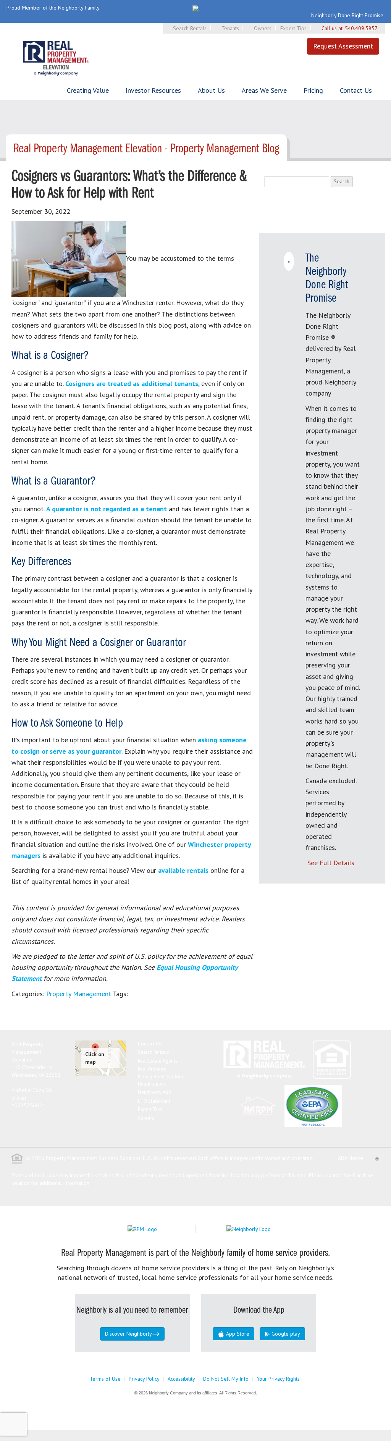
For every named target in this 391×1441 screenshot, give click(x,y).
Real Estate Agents (158, 1061)
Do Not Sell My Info (226, 1378)
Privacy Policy (144, 1378)
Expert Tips (293, 28)
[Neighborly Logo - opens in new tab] (271, 1228)
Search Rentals (190, 28)
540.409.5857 (361, 28)
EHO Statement (154, 1101)
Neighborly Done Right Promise (347, 15)
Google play (285, 1333)
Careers (146, 1118)
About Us (211, 90)
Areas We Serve (264, 90)
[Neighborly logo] (195, 7)
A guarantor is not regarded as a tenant (106, 508)
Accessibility (181, 1378)
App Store (237, 1333)
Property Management (78, 993)
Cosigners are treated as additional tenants (131, 383)
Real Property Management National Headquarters (162, 1076)
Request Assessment (343, 46)
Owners (262, 28)
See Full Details (330, 862)
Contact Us (356, 90)
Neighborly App (154, 1092)
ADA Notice (350, 1158)
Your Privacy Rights (278, 1378)
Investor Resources (153, 90)
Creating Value (88, 90)
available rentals (183, 870)
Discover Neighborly (128, 1333)
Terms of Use (105, 1378)
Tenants (230, 28)
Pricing (313, 90)
